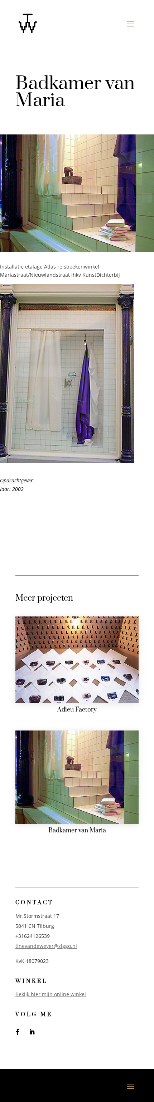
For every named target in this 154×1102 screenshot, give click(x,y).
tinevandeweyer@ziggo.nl (46, 946)
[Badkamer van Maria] (77, 777)
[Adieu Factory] (77, 659)
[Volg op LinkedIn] (32, 1032)
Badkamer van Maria (77, 831)
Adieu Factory (77, 710)
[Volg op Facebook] (17, 1032)
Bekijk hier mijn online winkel (50, 994)
